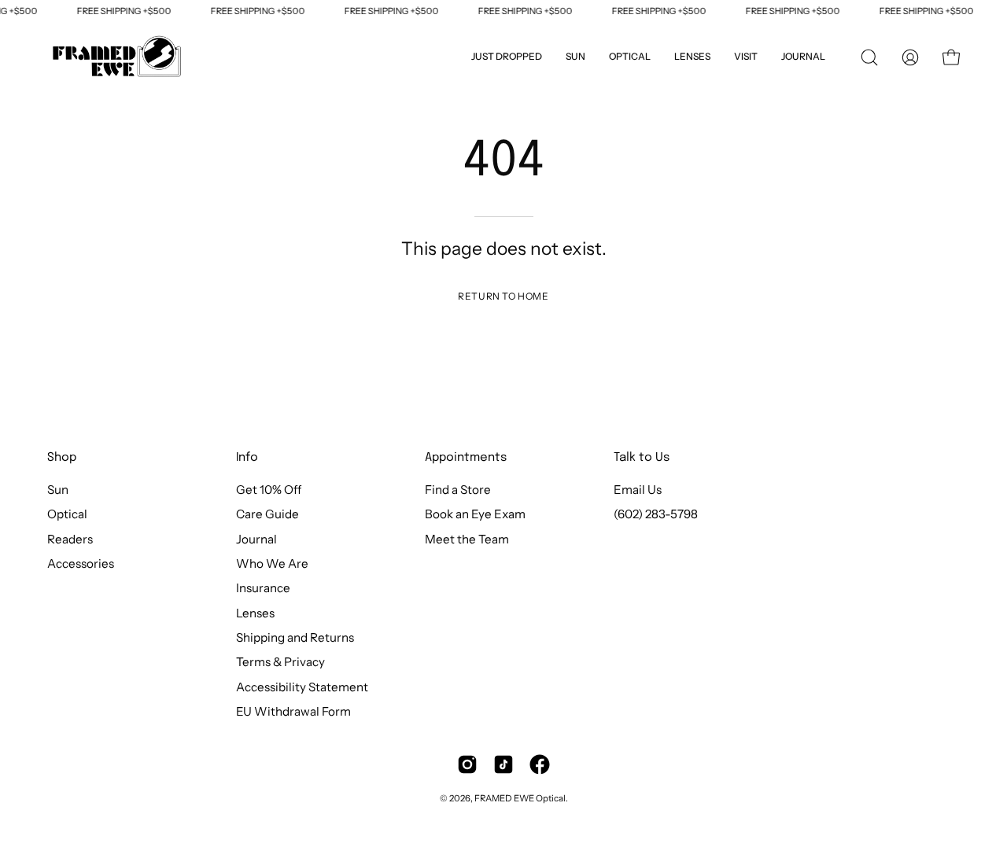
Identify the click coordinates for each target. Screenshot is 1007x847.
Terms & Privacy (280, 662)
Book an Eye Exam (475, 514)
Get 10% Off (268, 489)
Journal (256, 539)
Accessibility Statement (302, 686)
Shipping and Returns (295, 637)
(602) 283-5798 (656, 514)
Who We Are (272, 563)
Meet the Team (467, 539)
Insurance (263, 588)
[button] (745, 57)
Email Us (638, 489)
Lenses (255, 613)
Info (247, 457)
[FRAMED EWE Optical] (118, 57)
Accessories (80, 563)
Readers (70, 539)
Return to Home (503, 296)
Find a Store (458, 489)
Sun (57, 489)
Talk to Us (641, 457)
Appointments (466, 457)
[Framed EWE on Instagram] (467, 764)
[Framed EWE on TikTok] (503, 764)
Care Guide (267, 514)
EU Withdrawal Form (293, 711)
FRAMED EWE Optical (520, 798)
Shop (61, 457)
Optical (67, 514)
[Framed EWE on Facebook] (539, 764)
